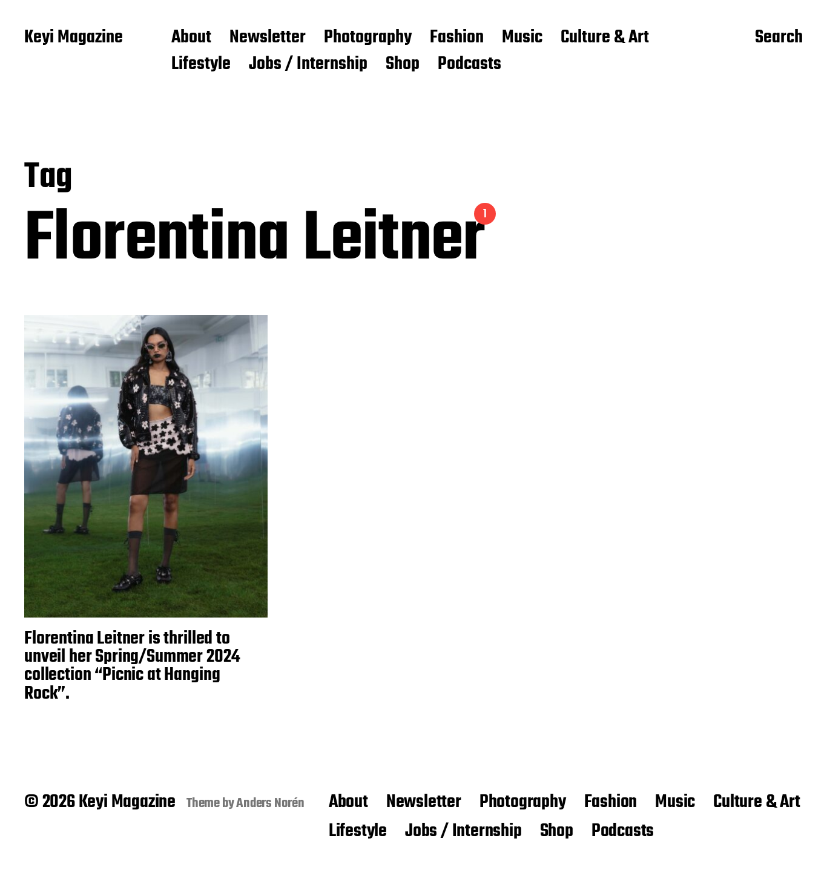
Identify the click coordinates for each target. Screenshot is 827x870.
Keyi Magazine (73, 38)
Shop (403, 64)
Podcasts (469, 64)
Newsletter (267, 38)
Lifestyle (201, 64)
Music (522, 38)
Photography (368, 38)
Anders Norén (270, 803)
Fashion (457, 38)
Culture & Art (605, 38)
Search (779, 38)
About (191, 38)
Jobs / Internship (308, 64)
